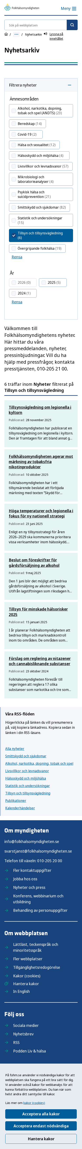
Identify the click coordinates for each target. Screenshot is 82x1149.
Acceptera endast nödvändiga (41, 1125)
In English (21, 991)
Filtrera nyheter (23, 85)
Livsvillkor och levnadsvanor (27, 770)
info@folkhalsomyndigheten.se (31, 841)
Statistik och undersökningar (27, 785)
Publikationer (15, 800)
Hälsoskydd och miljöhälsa (25, 778)
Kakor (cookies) (26, 975)
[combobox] (41, 25)
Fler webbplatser (27, 958)
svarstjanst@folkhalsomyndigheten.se (38, 851)
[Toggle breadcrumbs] (16, 34)
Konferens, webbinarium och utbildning (38, 898)
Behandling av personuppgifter (40, 910)
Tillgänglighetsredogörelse (36, 967)
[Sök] (72, 25)
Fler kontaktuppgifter (32, 870)
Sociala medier (26, 1025)
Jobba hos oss (25, 878)
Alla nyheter (14, 748)
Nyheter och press (29, 887)
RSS (16, 1042)
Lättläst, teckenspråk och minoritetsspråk (35, 947)
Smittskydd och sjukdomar (25, 756)
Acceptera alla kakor (41, 1113)
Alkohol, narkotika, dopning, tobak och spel (39, 763)
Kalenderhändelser (20, 808)
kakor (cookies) (34, 1103)
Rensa (17, 257)
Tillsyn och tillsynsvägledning (27, 793)
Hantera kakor (41, 1138)
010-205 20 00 (49, 860)
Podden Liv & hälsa (29, 1051)
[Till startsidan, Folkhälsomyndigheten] (21, 7)
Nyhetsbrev (23, 1034)
